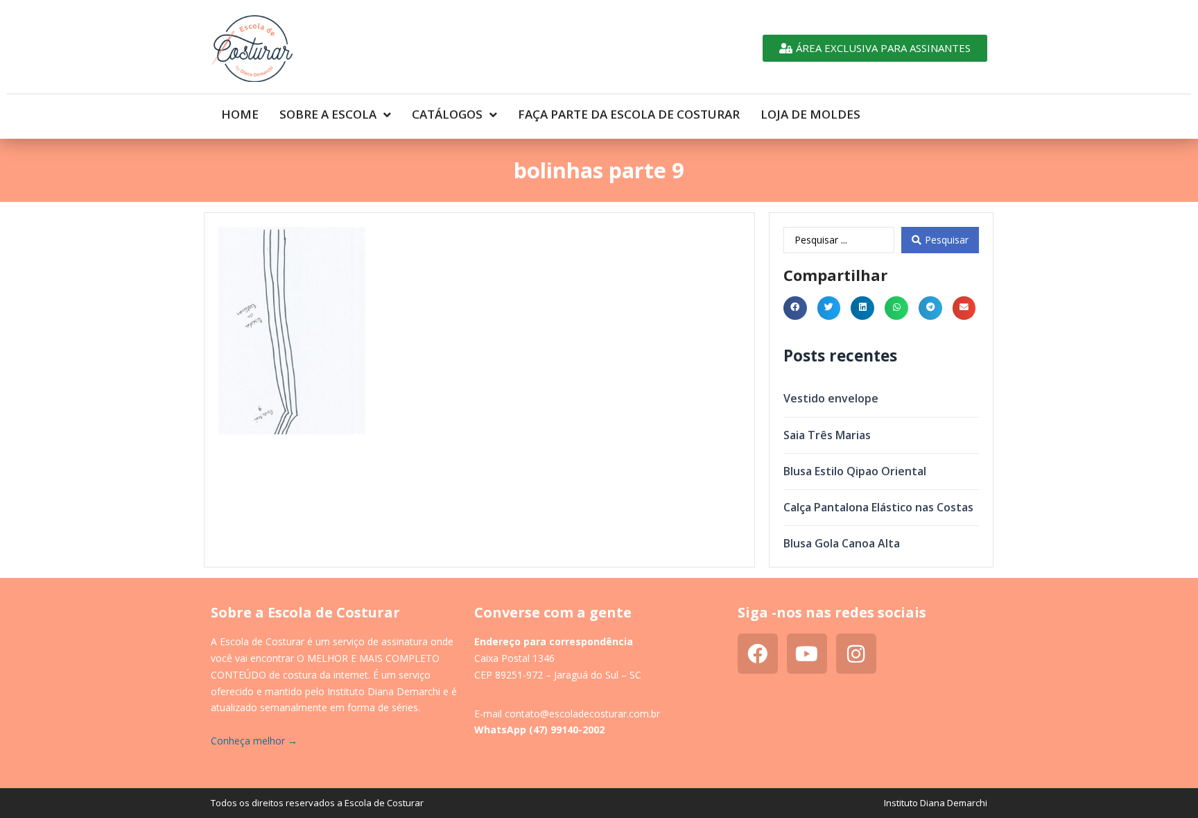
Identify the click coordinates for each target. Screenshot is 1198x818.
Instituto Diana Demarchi (935, 802)
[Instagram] (856, 653)
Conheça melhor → (254, 740)
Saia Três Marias (827, 435)
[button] (795, 308)
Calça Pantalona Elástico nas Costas (878, 507)
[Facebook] (758, 653)
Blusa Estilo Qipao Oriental (854, 471)
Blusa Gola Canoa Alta (841, 543)
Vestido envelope (830, 398)
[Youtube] (807, 653)
